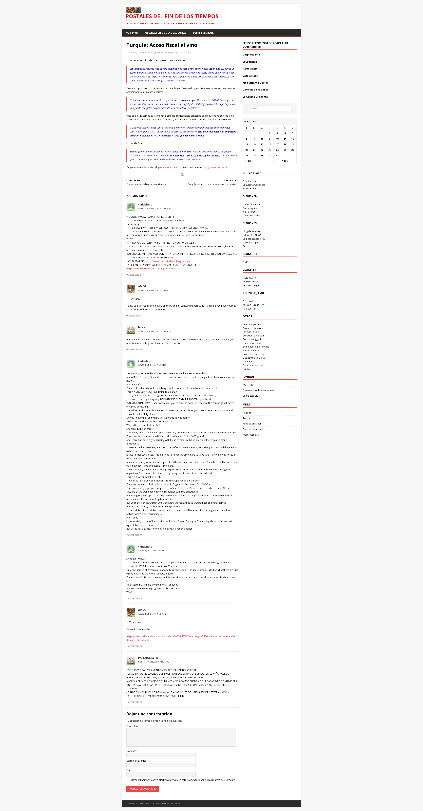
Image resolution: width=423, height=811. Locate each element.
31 (277, 155)
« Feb (248, 160)
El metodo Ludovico (253, 343)
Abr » (285, 160)
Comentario (132, 726)
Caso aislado (250, 75)
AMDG (160, 52)
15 (262, 144)
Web (128, 770)
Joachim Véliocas (252, 281)
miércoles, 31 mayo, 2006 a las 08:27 (154, 290)
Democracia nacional (255, 89)
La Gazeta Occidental (255, 96)
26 (292, 149)
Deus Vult (248, 301)
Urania (246, 368)
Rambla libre (250, 68)
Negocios (172, 52)
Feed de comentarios (254, 429)
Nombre (130, 751)
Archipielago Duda (252, 324)
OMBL (246, 262)
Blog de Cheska (251, 331)
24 (277, 149)
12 (292, 138)
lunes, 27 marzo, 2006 (141, 52)
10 (277, 138)
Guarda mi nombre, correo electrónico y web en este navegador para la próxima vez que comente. (182, 779)
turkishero (145, 204)
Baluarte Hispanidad (253, 328)
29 (262, 155)
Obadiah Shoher (251, 215)
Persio (246, 246)
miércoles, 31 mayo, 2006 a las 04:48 (154, 208)
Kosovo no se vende (254, 354)
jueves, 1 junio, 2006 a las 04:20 (152, 550)
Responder (135, 274)
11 (285, 138)
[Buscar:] (269, 108)
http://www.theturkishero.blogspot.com (169, 261)
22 (262, 149)
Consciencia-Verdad (253, 335)
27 (246, 155)
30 (269, 155)
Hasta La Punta (251, 350)
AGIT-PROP (132, 32)
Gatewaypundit (251, 208)
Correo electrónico (136, 760)
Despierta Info (251, 54)
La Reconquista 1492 (254, 238)
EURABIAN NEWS (252, 235)
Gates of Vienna (251, 204)
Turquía (182, 52)
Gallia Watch (249, 277)
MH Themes (175, 803)
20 (246, 149)
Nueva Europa (250, 242)
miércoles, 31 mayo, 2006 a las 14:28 (154, 331)
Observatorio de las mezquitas (165, 32)
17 (277, 144)
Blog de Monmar (252, 231)
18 (285, 144)
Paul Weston (249, 308)
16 (269, 144)
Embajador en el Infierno (256, 346)
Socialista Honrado (253, 365)
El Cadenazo (250, 61)
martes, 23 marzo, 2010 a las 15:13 (153, 662)
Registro (247, 412)
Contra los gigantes (253, 339)
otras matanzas (219, 167)
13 (246, 144)
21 (254, 149)
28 (254, 155)
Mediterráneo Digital (255, 82)
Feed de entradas (252, 423)
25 (285, 149)
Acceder (247, 418)
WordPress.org (251, 434)
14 (254, 144)
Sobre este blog (203, 32)
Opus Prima (249, 361)
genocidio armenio (168, 167)
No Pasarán (249, 211)
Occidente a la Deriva (254, 357)
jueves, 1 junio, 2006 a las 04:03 (152, 365)
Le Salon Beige (251, 285)
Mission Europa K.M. (254, 304)
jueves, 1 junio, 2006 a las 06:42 (152, 614)
